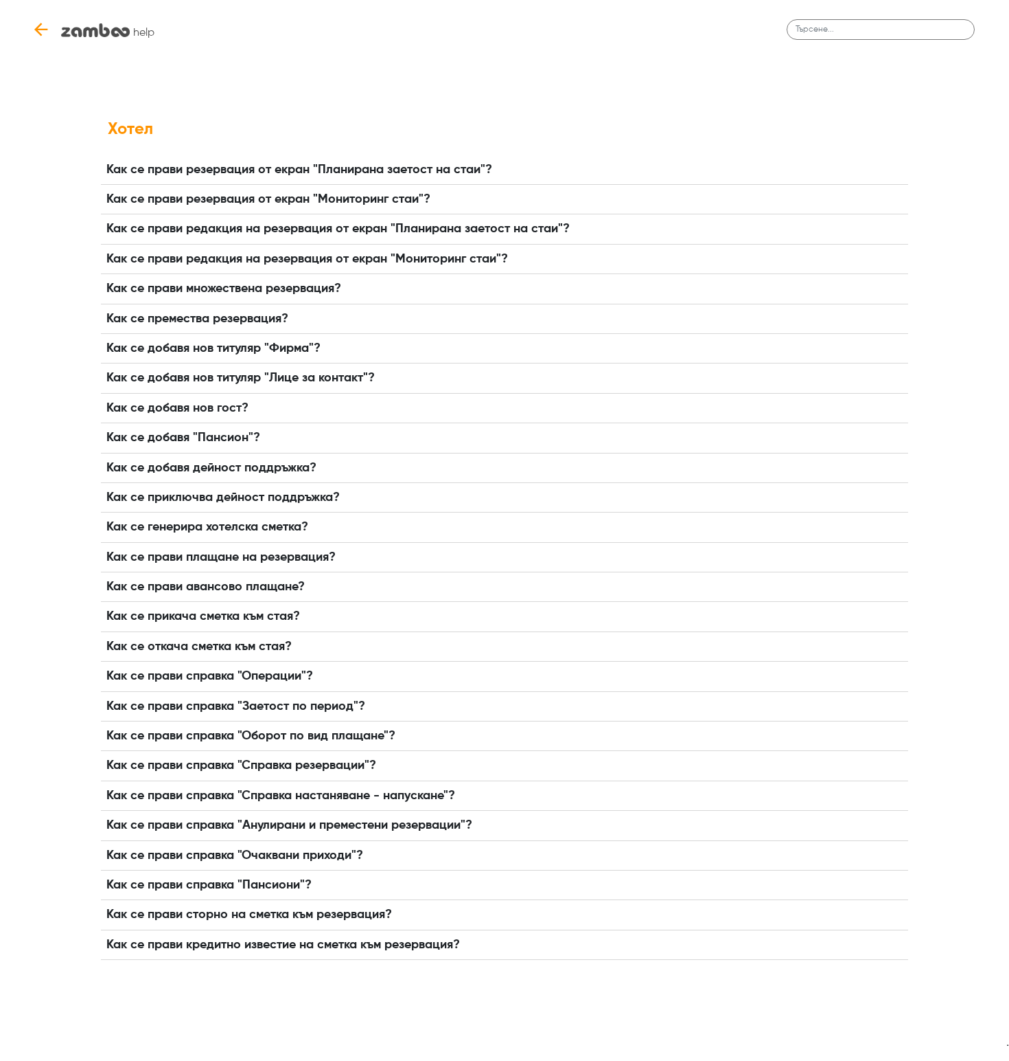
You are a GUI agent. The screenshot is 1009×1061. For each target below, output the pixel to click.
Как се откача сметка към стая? (199, 646)
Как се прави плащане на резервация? (221, 557)
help (143, 32)
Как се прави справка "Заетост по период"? (235, 706)
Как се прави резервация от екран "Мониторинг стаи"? (268, 199)
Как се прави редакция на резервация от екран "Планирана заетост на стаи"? (338, 229)
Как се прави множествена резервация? (223, 288)
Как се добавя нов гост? (177, 408)
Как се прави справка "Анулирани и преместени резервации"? (289, 825)
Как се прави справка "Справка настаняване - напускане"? (280, 796)
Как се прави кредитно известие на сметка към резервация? (283, 945)
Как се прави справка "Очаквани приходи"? (234, 855)
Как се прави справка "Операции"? (209, 676)
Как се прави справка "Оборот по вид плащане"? (250, 736)
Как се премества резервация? (197, 319)
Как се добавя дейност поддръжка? (211, 468)
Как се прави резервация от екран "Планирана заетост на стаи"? (299, 170)
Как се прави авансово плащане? (205, 587)
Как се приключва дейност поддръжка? (223, 497)
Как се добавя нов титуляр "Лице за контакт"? (240, 378)
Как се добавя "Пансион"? (183, 438)
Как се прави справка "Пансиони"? (209, 885)
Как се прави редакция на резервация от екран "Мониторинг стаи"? (307, 259)
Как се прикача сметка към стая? (203, 616)
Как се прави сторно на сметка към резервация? (249, 914)
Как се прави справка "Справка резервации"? (241, 765)
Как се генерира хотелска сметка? (207, 527)
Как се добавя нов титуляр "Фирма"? (213, 348)
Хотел (130, 129)
